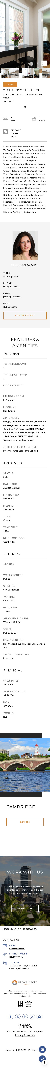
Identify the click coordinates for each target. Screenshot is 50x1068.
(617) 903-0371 (11, 286)
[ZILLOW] (39, 1016)
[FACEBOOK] (10, 1016)
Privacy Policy (36, 1049)
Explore (25, 822)
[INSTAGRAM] (18, 1016)
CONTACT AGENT (25, 315)
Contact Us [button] (25, 908)
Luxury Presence (25, 1035)
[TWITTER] (32, 1016)
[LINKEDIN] (25, 1016)
